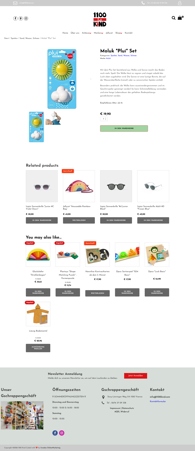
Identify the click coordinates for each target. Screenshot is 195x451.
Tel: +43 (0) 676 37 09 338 (157, 3)
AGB (116, 412)
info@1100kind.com (26, 3)
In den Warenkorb (124, 128)
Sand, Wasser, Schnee (29, 38)
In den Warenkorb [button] (41, 220)
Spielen (14, 38)
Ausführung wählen (38, 348)
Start (6, 38)
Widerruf (125, 412)
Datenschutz (128, 408)
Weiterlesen (79, 220)
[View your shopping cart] (180, 18)
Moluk (108, 58)
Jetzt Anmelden (135, 376)
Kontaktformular (158, 401)
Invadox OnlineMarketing (50, 448)
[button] (87, 33)
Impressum (115, 408)
